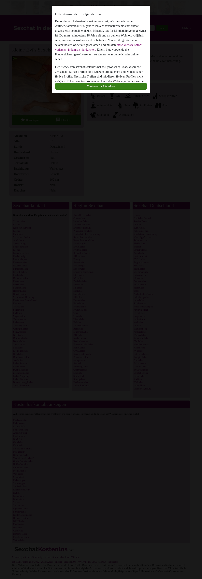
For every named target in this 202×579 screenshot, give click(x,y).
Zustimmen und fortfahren (101, 86)
